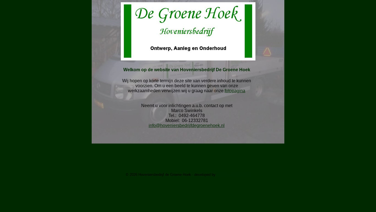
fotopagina (235, 90)
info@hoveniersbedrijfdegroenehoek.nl (187, 125)
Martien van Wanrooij (233, 175)
